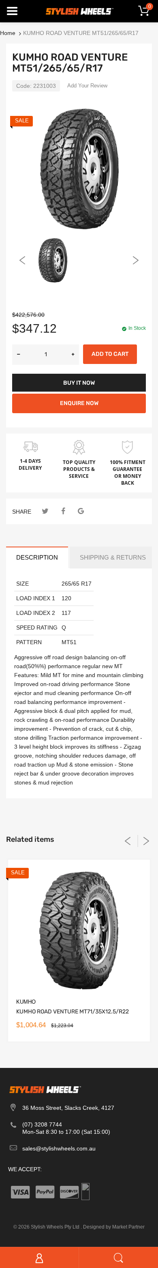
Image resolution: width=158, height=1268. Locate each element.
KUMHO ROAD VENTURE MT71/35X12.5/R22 (72, 1011)
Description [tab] (37, 557)
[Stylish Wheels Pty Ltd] (79, 10)
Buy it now (79, 382)
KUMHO (26, 1002)
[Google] (81, 511)
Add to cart (110, 354)
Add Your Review (87, 86)
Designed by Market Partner (114, 1227)
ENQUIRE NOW (79, 403)
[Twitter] (45, 511)
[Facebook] (63, 511)
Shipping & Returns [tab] (113, 557)
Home (7, 33)
